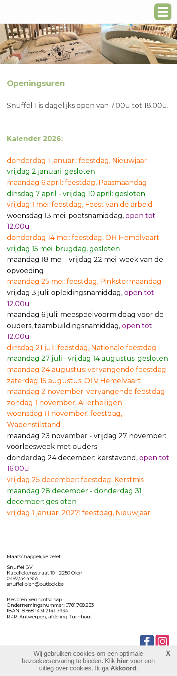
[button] (162, 11)
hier (122, 660)
